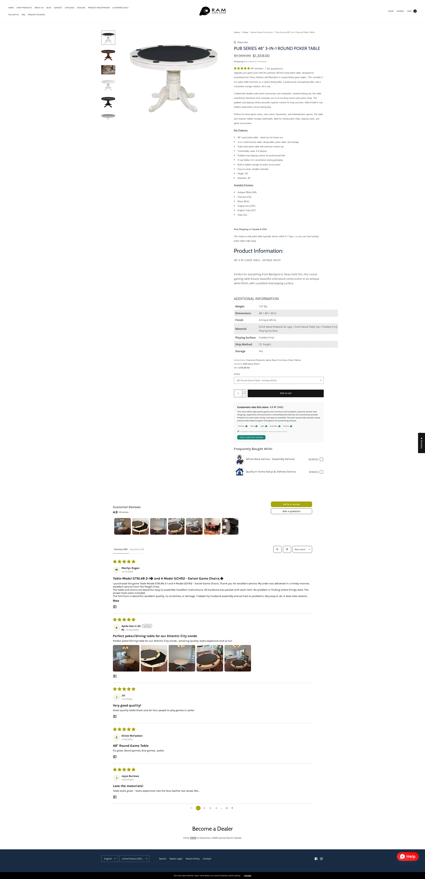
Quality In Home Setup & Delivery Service (271, 471)
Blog (48, 7)
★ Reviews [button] (421, 443)
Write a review (291, 504)
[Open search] (277, 549)
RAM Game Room (251, 364)
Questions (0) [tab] (137, 549)
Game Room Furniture (276, 360)
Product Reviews (36, 14)
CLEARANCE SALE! (120, 7)
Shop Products (24, 7)
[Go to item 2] (140, 526)
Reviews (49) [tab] (121, 549)
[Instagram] (321, 858)
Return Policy (193, 858)
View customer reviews (251, 437)
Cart (409, 11)
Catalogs (69, 7)
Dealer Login (176, 858)
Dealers (81, 7)
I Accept (247, 876)
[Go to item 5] (194, 526)
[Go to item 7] (230, 526)
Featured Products (255, 360)
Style (237, 374)
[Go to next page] (233, 808)
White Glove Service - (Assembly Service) (270, 459)
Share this (242, 42)
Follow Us (13, 14)
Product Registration (99, 7)
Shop (245, 32)
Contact (58, 7)
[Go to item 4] (176, 526)
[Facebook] (316, 858)
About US (39, 7)
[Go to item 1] (122, 526)
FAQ (23, 14)
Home (11, 7)
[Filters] (287, 549)
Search (400, 11)
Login (390, 11)
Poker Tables (294, 360)
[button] (242, 68)
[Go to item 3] (158, 526)
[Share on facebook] (115, 607)
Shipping (238, 61)
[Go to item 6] (212, 526)
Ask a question (291, 511)
